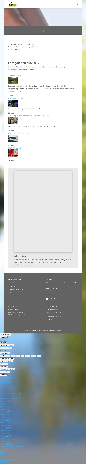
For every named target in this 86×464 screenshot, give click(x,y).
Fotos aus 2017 (5, 433)
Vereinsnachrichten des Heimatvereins (14, 396)
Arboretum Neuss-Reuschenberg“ (12, 393)
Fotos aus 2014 (5, 425)
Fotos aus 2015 (5, 428)
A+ (5, 342)
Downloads (4, 452)
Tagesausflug (4, 449)
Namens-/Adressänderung (55, 316)
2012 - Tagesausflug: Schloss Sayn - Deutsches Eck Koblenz (29, 116)
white (7, 356)
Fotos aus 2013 (5, 422)
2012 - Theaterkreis (15, 148)
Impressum (13, 286)
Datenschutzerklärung (16, 290)
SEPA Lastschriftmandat (54, 313)
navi (39, 356)
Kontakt (12, 283)
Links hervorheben (6, 361)
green (13, 356)
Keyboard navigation (7, 345)
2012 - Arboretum (14, 75)
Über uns (3, 390)
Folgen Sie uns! (54, 299)
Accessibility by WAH (7, 377)
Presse (2, 385)
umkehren (4, 366)
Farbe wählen (5, 353)
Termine (3, 463)
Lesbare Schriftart (6, 348)
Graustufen (4, 364)
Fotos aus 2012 (5, 420)
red (22, 356)
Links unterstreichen (7, 358)
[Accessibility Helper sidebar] (5, 334)
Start (1, 380)
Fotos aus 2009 (5, 412)
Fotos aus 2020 (5, 441)
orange (27, 356)
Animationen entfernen (7, 369)
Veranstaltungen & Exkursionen (11, 447)
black (2, 356)
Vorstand (3, 404)
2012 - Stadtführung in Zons (18, 133)
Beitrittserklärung (52, 310)
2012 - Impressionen (15, 98)
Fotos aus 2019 (5, 438)
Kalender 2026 (20, 256)
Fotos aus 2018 (5, 436)
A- (1, 342)
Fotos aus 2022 (5, 444)
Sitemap (12, 293)
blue (18, 356)
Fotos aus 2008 (5, 409)
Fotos (2, 406)
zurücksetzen (5, 372)
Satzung (49, 320)
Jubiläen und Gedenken (8, 398)
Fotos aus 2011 (5, 417)
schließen (4, 337)
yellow (33, 356)
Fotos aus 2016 (5, 431)
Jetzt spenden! (5, 401)
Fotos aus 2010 (5, 415)
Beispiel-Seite (5, 382)
